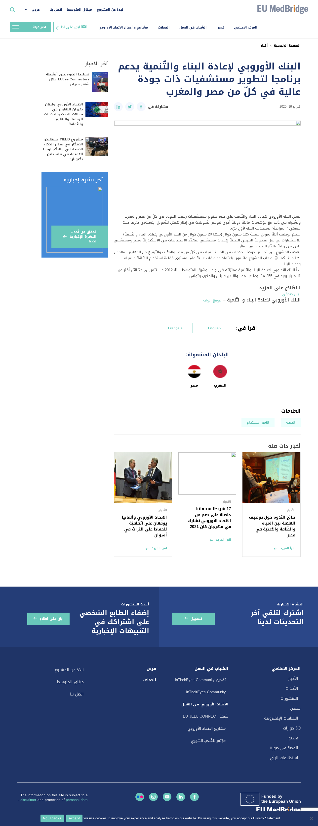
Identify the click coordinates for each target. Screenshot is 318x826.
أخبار (264, 45)
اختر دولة (39, 27)
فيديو (293, 738)
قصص (295, 708)
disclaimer (29, 799)
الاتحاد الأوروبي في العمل (204, 704)
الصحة (290, 422)
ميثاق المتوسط (79, 9)
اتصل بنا (55, 9)
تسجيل (196, 618)
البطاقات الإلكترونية (281, 718)
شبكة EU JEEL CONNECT (205, 716)
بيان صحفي (291, 294)
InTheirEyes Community (206, 692)
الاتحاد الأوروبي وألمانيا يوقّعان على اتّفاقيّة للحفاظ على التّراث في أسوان (144, 526)
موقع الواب (212, 300)
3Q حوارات (292, 728)
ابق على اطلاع (68, 27)
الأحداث (291, 688)
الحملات (164, 27)
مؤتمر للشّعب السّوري (208, 740)
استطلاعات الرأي (284, 758)
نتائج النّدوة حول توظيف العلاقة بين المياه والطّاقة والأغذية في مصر (272, 526)
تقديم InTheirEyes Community (200, 679)
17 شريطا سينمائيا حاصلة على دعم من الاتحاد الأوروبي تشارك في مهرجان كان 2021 (209, 517)
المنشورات (289, 698)
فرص (220, 27)
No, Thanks (52, 818)
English (214, 328)
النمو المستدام (258, 422)
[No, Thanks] (311, 818)
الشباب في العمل (193, 27)
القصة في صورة (284, 748)
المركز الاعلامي (245, 27)
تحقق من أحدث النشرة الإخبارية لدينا (83, 237)
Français (175, 328)
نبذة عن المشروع (110, 9)
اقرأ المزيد (287, 548)
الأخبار (293, 678)
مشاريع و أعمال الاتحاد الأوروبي (123, 27)
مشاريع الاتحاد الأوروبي (207, 728)
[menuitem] (34, 10)
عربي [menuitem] (36, 9)
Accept (74, 818)
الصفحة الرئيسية (287, 45)
